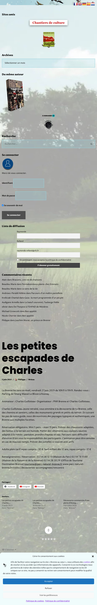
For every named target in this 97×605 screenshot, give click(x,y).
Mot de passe (8, 195)
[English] (80, 3)
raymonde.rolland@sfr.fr (28, 250)
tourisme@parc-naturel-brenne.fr (43, 464)
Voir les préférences (49, 595)
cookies (86, 562)
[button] (93, 556)
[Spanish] (89, 3)
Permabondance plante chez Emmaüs (40, 284)
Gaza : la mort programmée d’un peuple (44, 297)
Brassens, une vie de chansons (27, 279)
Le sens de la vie (30, 288)
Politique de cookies (35, 601)
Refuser (48, 588)
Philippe (22, 379)
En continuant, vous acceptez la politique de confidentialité (45, 260)
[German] (84, 3)
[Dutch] (93, 3)
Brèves (31, 379)
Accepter (48, 581)
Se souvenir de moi (13, 205)
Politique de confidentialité (57, 601)
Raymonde (21, 231)
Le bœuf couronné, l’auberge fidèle (42, 302)
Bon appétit (31, 311)
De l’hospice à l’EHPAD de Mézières (31, 306)
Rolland (20, 241)
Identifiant (7, 183)
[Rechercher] (91, 144)
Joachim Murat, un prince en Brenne (32, 320)
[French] (76, 3)
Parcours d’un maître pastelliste (46, 293)
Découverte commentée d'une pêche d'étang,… (76, 501)
